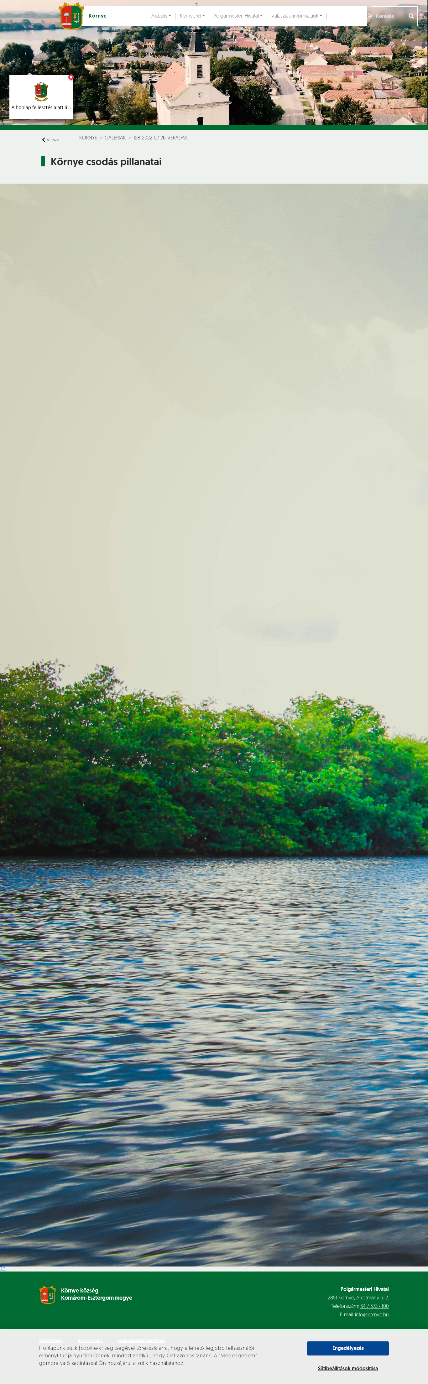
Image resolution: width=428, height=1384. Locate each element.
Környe (88, 138)
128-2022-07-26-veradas (160, 138)
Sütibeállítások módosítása (348, 1368)
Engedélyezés (348, 1348)
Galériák (115, 138)
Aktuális (159, 16)
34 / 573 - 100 (374, 1306)
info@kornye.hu (372, 1315)
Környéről (190, 16)
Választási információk (294, 16)
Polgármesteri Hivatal (236, 16)
